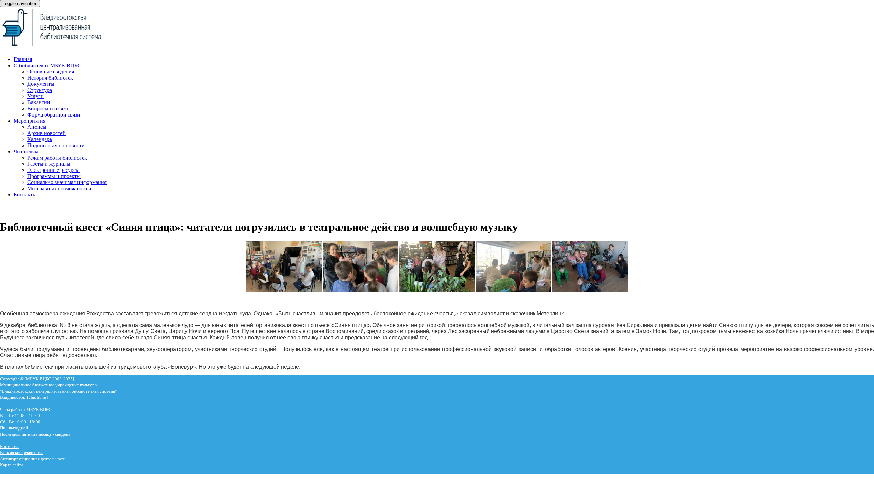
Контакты (25, 194)
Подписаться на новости (56, 145)
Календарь (39, 139)
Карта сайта (11, 464)
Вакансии (38, 102)
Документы (40, 84)
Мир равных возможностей (59, 188)
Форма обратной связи (53, 115)
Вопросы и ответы (49, 108)
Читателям (26, 151)
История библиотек (50, 78)
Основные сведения (50, 71)
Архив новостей (46, 133)
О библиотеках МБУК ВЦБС (47, 65)
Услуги (35, 96)
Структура (39, 90)
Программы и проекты (54, 176)
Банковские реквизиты (21, 452)
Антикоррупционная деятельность (33, 458)
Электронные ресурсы (53, 170)
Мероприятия (29, 121)
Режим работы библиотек (57, 158)
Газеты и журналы (48, 164)
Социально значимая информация (67, 182)
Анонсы (36, 127)
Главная (23, 59)
